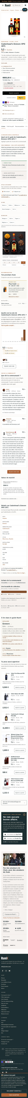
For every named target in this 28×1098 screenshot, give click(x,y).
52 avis (18, 699)
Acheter (3, 126)
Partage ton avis (5, 1041)
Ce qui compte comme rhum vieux (12, 655)
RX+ (2, 1033)
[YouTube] (9, 970)
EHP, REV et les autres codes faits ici (13, 644)
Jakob (7, 389)
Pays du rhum (4, 1003)
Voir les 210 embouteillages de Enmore (14, 802)
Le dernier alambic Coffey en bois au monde (12, 636)
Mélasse (17, 205)
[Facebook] (2, 970)
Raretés (11, 539)
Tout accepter (14, 1095)
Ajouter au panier (14, 93)
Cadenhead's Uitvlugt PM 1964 (17, 715)
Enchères (3, 984)
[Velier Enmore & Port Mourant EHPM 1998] (6, 782)
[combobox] (17, 5)
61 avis (18, 764)
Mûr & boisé (6, 191)
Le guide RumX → (12, 570)
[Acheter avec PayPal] (21, 98)
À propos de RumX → (11, 914)
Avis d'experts (4, 999)
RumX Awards (4, 986)
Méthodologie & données (7, 1024)
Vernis (4, 205)
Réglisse (5, 222)
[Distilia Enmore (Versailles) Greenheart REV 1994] (6, 760)
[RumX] (8, 5)
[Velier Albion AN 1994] (6, 697)
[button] (14, 26)
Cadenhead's (6, 528)
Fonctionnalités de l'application (8, 1026)
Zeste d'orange (6, 209)
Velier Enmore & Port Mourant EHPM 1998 (17, 779)
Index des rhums (5, 1011)
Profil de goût (10, 126)
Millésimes (3, 1009)
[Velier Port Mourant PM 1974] (6, 676)
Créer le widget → (21, 573)
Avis (2, 1022)
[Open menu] (2, 5)
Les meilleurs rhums (6, 982)
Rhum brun (4, 41)
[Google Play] (6, 1072)
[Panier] (25, 5)
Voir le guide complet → (8, 325)
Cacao (12, 222)
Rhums (3, 978)
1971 (4, 564)
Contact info (4, 1043)
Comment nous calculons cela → (9, 498)
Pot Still (5, 544)
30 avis (18, 720)
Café (24, 205)
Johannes (8, 418)
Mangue (4, 218)
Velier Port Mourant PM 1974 (17, 674)
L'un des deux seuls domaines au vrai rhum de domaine (13, 640)
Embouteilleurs (5, 1007)
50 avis (18, 742)
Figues (17, 218)
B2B (2, 1028)
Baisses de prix (5, 1013)
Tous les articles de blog (7, 1001)
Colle (10, 205)
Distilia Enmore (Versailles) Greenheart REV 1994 (17, 758)
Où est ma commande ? (7, 1039)
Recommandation (19, 126)
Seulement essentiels (14, 1091)
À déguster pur (16, 191)
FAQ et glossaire (5, 997)
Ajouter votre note (9, 366)
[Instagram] (6, 970)
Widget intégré (4, 1030)
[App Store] (2, 1072)
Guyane (5, 518)
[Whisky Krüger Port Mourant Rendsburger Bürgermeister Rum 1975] (6, 738)
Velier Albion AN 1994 (17, 693)
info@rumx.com (6, 966)
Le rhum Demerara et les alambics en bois (14, 650)
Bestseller (3, 980)
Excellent (9, 49)
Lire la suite (4, 63)
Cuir (14, 209)
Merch (2, 988)
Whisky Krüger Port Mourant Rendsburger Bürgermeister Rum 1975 (17, 736)
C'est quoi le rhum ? (6, 995)
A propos (3, 1020)
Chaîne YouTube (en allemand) (12, 917)
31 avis (18, 679)
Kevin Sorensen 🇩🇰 (11, 432)
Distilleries (3, 1005)
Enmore (5, 523)
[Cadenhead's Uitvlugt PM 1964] (6, 717)
